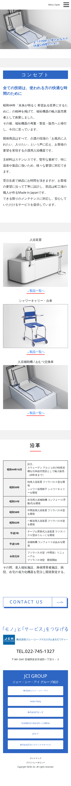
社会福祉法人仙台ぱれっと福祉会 (35, 723)
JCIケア (35, 733)
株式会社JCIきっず (35, 712)
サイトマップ (35, 758)
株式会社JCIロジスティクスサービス (35, 744)
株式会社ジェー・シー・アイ (35, 690)
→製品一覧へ (36, 291)
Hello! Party (35, 701)
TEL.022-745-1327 (35, 651)
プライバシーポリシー (35, 762)
